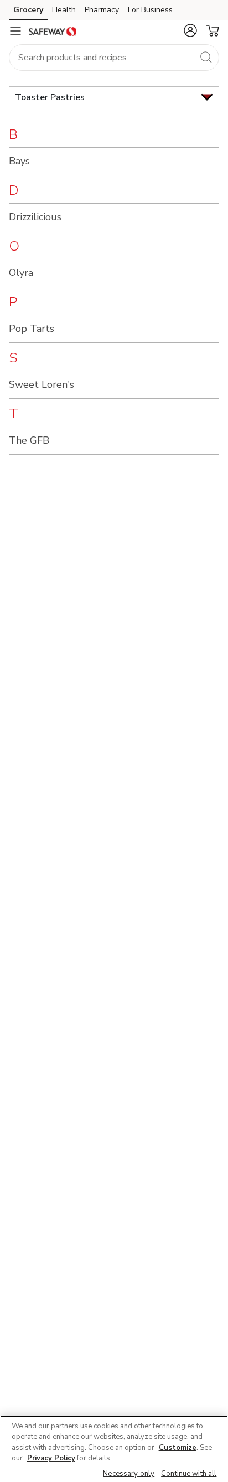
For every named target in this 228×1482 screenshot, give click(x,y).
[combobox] (114, 57)
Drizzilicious (35, 216)
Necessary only (128, 1474)
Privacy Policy (51, 1458)
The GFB (29, 440)
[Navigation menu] (15, 31)
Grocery (28, 9)
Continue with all (188, 1474)
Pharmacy (102, 9)
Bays (19, 161)
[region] (114, 1449)
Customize (177, 1448)
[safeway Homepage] (52, 31)
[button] (190, 30)
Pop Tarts (31, 328)
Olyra (21, 272)
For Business (150, 9)
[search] (205, 56)
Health (64, 9)
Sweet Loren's (41, 384)
